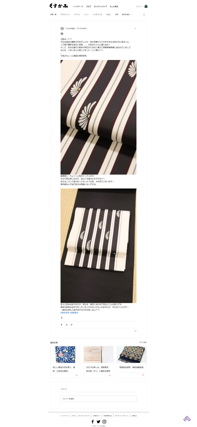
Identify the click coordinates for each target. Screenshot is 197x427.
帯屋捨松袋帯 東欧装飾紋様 (131, 367)
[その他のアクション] (135, 28)
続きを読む (126, 14)
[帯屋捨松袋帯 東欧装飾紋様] (132, 354)
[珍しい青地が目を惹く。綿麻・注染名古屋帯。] (65, 354)
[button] (146, 6)
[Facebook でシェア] (61, 325)
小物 (116, 14)
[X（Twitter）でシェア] (67, 325)
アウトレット (65, 14)
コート (86, 14)
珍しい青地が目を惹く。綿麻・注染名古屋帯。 (64, 369)
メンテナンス (97, 14)
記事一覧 (53, 14)
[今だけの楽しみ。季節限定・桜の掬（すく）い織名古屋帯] (98, 354)
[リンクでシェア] (72, 325)
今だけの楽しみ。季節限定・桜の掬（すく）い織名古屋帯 (98, 369)
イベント (77, 14)
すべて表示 (143, 342)
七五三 (108, 14)
